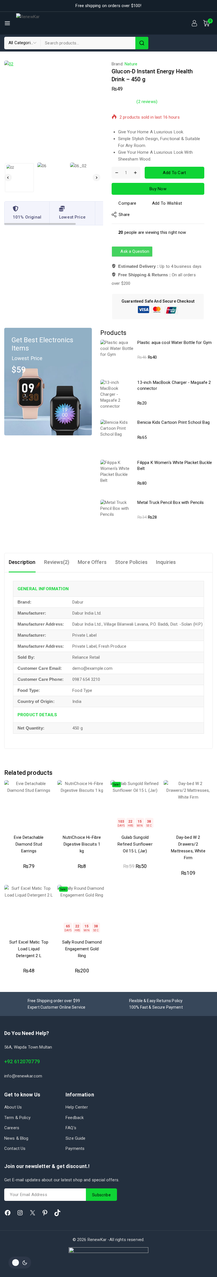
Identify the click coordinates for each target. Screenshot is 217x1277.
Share (124, 214)
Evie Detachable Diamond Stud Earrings (29, 844)
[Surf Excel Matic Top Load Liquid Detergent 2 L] (28, 909)
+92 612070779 (22, 1061)
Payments (75, 1148)
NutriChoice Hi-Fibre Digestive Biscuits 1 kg (82, 844)
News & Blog (16, 1138)
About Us (13, 1107)
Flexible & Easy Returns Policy (156, 1000)
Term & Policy (17, 1117)
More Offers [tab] (92, 562)
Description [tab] (22, 562)
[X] (32, 1212)
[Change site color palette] (19, 1263)
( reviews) (146, 101)
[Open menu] (7, 23)
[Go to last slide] (8, 177)
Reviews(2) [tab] (57, 562)
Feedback (75, 1117)
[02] (53, 110)
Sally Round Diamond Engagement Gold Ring (82, 949)
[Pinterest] (45, 1212)
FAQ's (71, 1127)
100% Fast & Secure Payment (156, 1007)
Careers (11, 1127)
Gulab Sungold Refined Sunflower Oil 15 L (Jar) (135, 844)
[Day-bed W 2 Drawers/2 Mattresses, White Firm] (188, 804)
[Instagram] (20, 1212)
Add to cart (174, 172)
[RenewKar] (41, 23)
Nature (131, 64)
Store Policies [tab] (131, 562)
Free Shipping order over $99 (54, 1000)
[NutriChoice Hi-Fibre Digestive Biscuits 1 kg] (82, 804)
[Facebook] (7, 1212)
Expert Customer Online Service (57, 1007)
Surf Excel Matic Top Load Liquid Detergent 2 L (28, 949)
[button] (19, 177)
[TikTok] (57, 1212)
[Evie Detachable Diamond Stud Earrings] (28, 804)
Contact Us (15, 1148)
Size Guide (76, 1138)
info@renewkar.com (23, 1076)
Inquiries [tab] (166, 562)
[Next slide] (96, 177)
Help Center (77, 1107)
